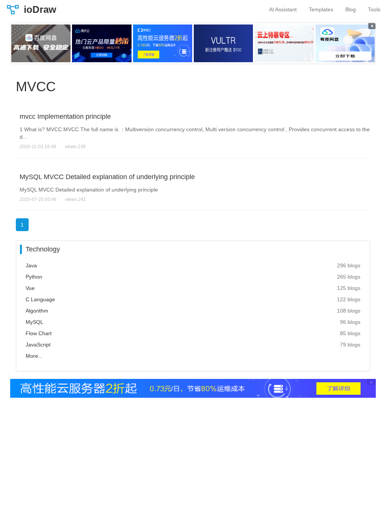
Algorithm (37, 311)
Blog (350, 9)
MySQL (34, 322)
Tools (374, 9)
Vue (30, 288)
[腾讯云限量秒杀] (101, 43)
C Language (40, 299)
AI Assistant (283, 9)
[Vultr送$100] (223, 43)
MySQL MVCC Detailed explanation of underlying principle (107, 177)
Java (31, 265)
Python (34, 277)
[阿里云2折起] (162, 43)
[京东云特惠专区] (284, 43)
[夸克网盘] (345, 43)
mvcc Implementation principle (65, 116)
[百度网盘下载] (41, 43)
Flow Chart (39, 333)
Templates (321, 9)
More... (34, 356)
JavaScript (38, 345)
